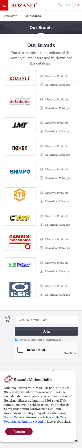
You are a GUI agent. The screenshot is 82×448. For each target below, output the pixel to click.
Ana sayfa (10, 16)
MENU (4, 5)
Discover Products (56, 76)
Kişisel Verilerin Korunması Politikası (30, 417)
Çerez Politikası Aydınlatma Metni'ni (35, 419)
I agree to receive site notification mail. (40, 339)
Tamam (19, 431)
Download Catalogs (57, 85)
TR (68, 5)
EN (77, 5)
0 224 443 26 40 (60, 5)
